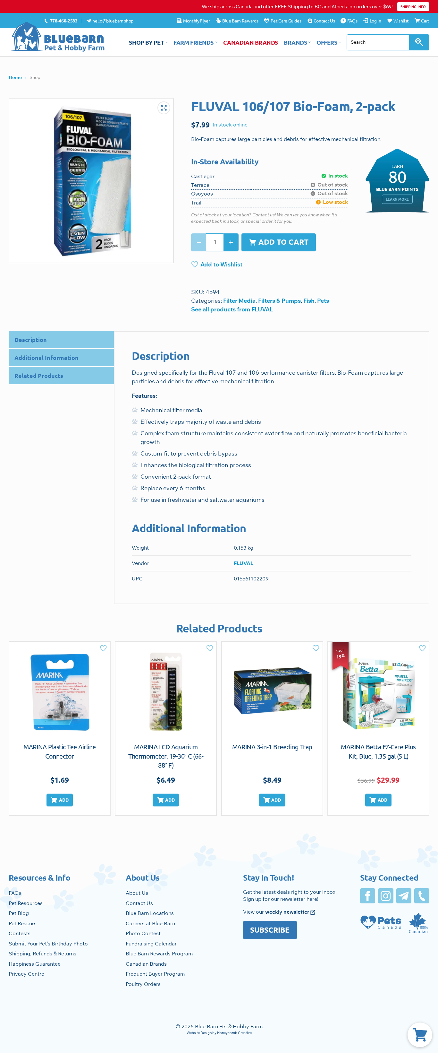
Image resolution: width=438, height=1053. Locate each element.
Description (30, 339)
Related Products (38, 375)
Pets (323, 300)
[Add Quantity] (231, 242)
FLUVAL (243, 563)
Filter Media (239, 300)
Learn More (397, 199)
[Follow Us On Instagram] (385, 895)
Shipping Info (413, 6)
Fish (309, 300)
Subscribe (270, 930)
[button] (59, 800)
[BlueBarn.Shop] (57, 37)
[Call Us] (421, 895)
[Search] (419, 42)
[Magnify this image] (91, 181)
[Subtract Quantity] (198, 242)
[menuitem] (61, 21)
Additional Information (46, 357)
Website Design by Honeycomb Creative (219, 1033)
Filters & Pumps (279, 300)
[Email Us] (403, 895)
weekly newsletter (287, 912)
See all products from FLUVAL (232, 309)
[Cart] (420, 1035)
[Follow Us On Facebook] (367, 895)
